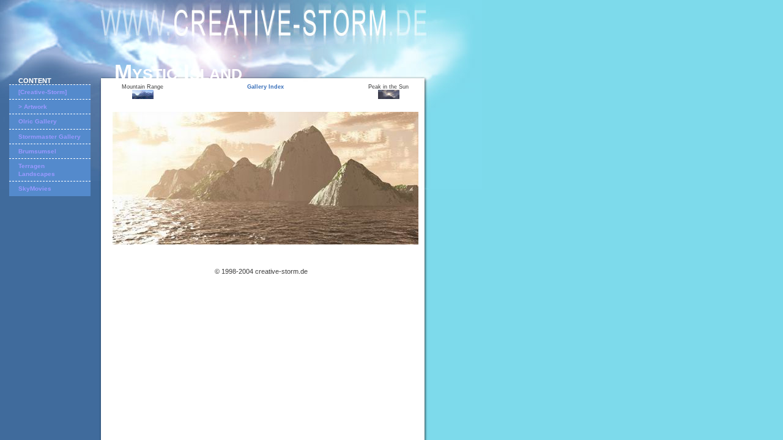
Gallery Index (265, 87)
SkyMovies (34, 188)
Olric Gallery (37, 121)
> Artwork (32, 106)
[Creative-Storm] (42, 92)
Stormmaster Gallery (49, 136)
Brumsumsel (37, 151)
